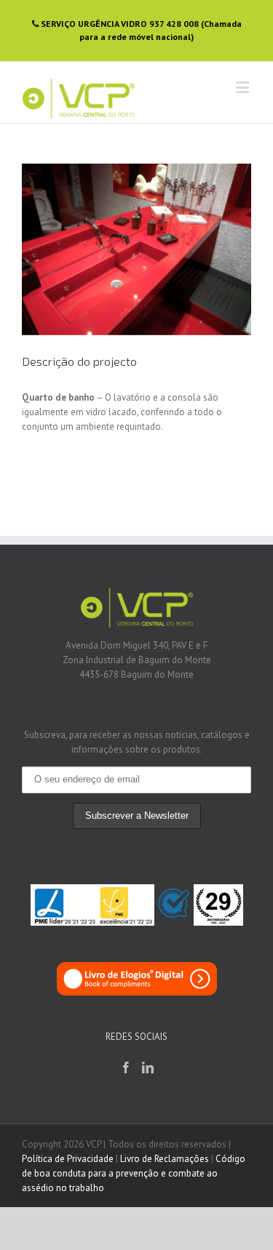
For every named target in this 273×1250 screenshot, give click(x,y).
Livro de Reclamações (164, 1159)
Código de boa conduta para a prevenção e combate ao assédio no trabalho (133, 1173)
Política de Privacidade (68, 1159)
